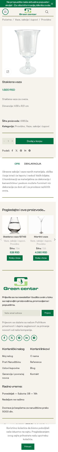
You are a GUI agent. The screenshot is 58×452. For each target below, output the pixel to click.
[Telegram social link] (30, 151)
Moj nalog (7, 356)
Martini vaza (41, 236)
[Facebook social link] (12, 151)
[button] (15, 258)
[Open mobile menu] (5, 12)
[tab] (17, 164)
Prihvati (27, 446)
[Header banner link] (28, 3)
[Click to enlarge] (7, 71)
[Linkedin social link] (25, 151)
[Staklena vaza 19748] (14, 224)
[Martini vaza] (41, 224)
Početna (7, 19)
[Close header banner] (52, 3)
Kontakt (34, 373)
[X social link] (16, 151)
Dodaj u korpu (34, 141)
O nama (34, 356)
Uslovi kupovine (10, 368)
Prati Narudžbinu (11, 361)
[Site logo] (28, 11)
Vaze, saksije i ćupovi (26, 19)
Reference (35, 361)
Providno (46, 19)
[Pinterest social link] (21, 151)
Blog (32, 368)
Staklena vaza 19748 (14, 236)
